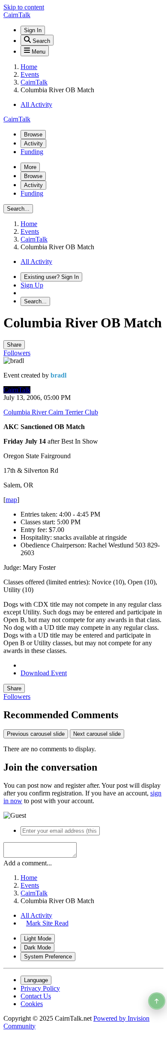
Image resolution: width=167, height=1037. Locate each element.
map (11, 499)
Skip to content (23, 7)
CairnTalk (16, 389)
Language (36, 980)
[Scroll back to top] (156, 1001)
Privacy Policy (40, 988)
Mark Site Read (47, 923)
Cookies (32, 1003)
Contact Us (36, 996)
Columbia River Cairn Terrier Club (50, 412)
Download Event (44, 673)
